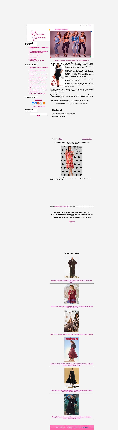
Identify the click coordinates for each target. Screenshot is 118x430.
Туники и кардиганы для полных (38, 89)
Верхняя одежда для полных (37, 80)
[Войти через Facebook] (35, 103)
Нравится (72, 221)
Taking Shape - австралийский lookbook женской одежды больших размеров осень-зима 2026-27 (71, 417)
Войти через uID (38, 100)
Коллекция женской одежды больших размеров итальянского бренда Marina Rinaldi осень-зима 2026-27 (71, 391)
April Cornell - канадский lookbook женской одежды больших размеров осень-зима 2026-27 (72, 307)
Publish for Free (87, 139)
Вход (67, 29)
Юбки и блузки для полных (37, 87)
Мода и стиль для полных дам (37, 93)
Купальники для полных (36, 91)
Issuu (60, 139)
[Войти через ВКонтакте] (33, 103)
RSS (89, 25)
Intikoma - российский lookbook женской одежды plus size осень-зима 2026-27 (71, 281)
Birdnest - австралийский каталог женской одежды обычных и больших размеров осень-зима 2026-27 (72, 364)
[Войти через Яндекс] (38, 103)
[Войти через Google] (41, 103)
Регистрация (62, 29)
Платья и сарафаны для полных (38, 79)
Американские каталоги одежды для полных (61, 206)
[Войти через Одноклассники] (44, 103)
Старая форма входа (38, 106)
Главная (57, 29)
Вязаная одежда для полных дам (38, 86)
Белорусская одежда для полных (38, 77)
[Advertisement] (59, 11)
